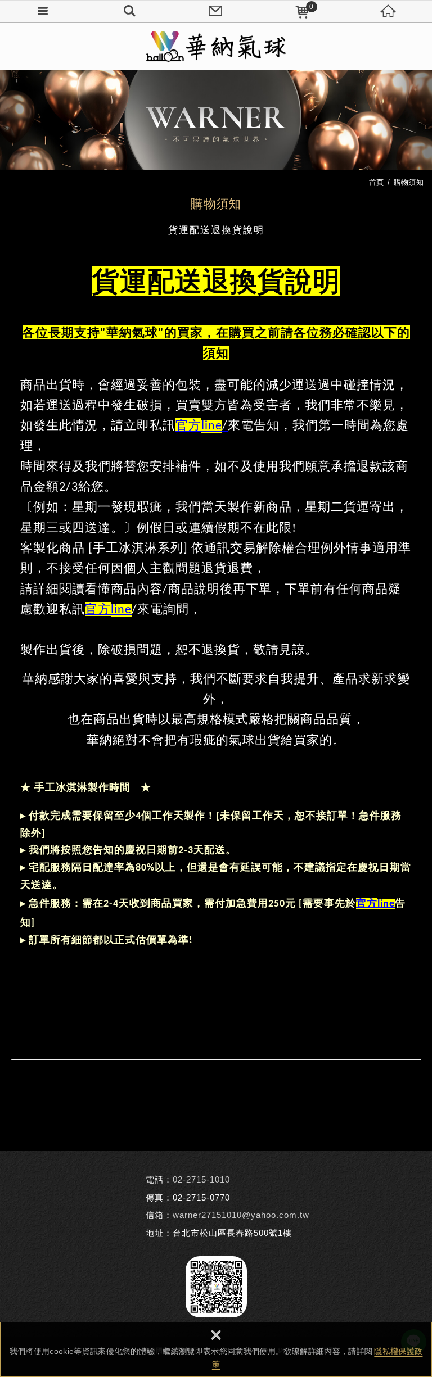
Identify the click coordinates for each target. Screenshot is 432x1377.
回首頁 (388, 11)
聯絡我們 (216, 11)
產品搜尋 (130, 11)
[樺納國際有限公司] (216, 46)
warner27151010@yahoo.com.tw (241, 1215)
